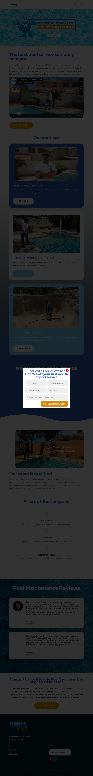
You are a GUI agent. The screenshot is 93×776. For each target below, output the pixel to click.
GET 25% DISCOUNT (54, 403)
